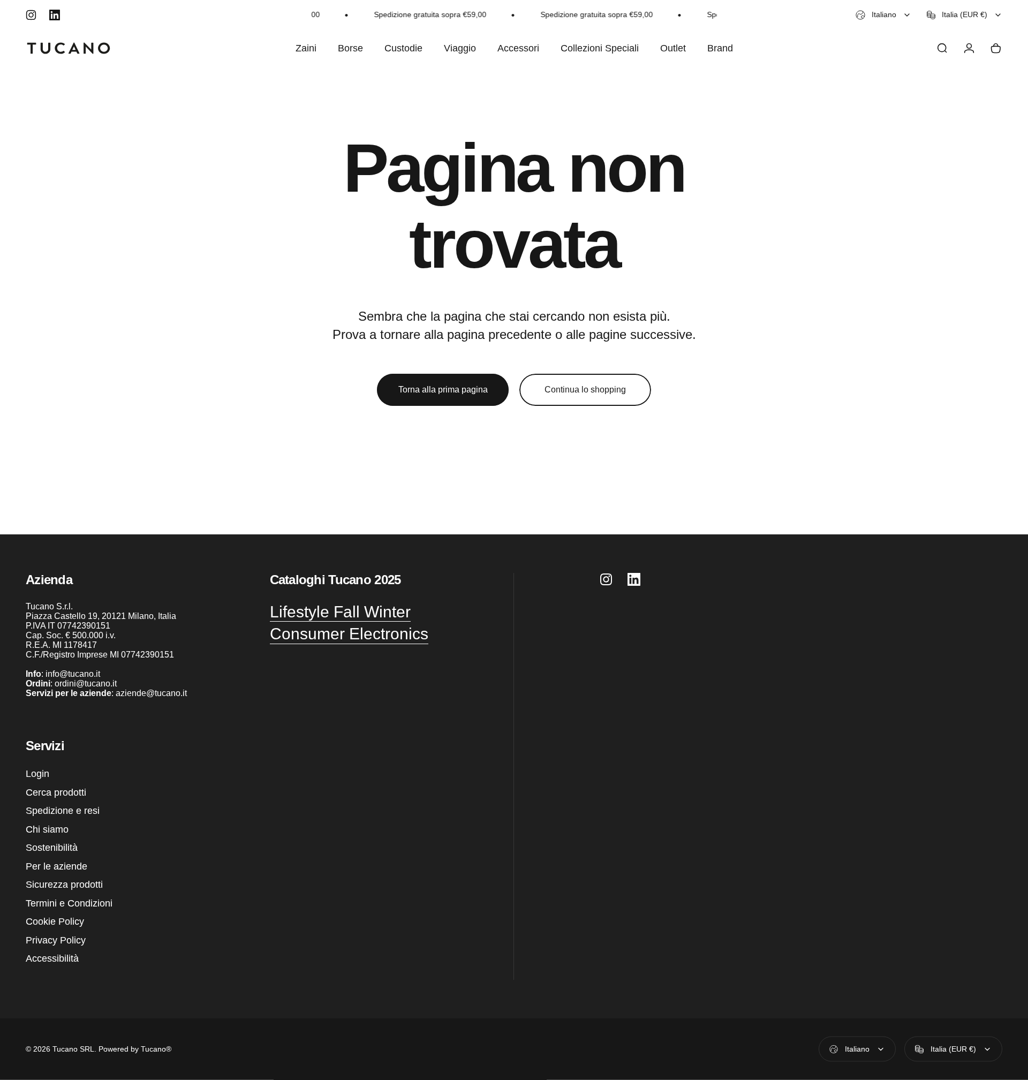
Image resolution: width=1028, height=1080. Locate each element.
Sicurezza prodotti (64, 884)
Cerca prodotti (56, 792)
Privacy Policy (56, 940)
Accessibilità (52, 958)
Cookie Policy (55, 921)
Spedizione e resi (63, 810)
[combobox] (883, 15)
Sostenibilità (52, 847)
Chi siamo (47, 829)
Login (37, 773)
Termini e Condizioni (69, 903)
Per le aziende (56, 866)
